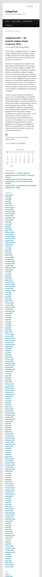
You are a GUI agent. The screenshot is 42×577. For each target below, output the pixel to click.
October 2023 (9, 265)
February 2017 (9, 409)
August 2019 (9, 346)
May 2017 (8, 403)
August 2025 (9, 220)
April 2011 (8, 544)
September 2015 (10, 444)
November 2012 (10, 515)
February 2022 (9, 303)
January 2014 (9, 486)
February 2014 (9, 484)
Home (7, 21)
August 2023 (9, 270)
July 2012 (8, 523)
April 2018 (8, 380)
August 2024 (9, 245)
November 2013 (10, 490)
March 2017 (8, 407)
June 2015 (8, 450)
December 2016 (10, 413)
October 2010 (9, 550)
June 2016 (8, 425)
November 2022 (10, 286)
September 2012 (10, 519)
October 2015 (9, 442)
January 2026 (9, 209)
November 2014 (10, 465)
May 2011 (8, 542)
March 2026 (8, 205)
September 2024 (10, 243)
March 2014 (8, 481)
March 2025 (8, 230)
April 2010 (8, 560)
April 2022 (8, 299)
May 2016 (8, 427)
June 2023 (8, 274)
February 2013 (9, 509)
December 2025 (10, 211)
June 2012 (8, 525)
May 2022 (8, 297)
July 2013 (8, 498)
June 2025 (8, 224)
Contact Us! (9, 25)
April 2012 (8, 529)
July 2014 (8, 473)
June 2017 (8, 400)
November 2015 (10, 440)
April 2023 (8, 278)
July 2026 (8, 197)
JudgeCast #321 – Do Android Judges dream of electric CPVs (16, 41)
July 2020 (8, 324)
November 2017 (10, 390)
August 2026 (9, 195)
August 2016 (9, 421)
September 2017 (10, 394)
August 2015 (9, 446)
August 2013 (9, 496)
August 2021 (9, 313)
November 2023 (10, 263)
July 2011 (8, 540)
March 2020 (8, 332)
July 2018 (8, 374)
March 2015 (8, 457)
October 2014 (9, 467)
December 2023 (10, 261)
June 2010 (8, 556)
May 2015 (8, 452)
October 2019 (9, 342)
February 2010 (9, 565)
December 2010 (10, 548)
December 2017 (10, 388)
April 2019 (8, 355)
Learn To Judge (16, 21)
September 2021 (10, 311)
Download (25, 137)
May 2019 (8, 353)
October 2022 (9, 288)
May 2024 (8, 251)
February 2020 (9, 334)
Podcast (13, 143)
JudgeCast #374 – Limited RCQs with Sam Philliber (20, 185)
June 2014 (8, 475)
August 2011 (9, 538)
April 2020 (8, 330)
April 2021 (8, 321)
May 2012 (8, 527)
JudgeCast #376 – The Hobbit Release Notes (18, 179)
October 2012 (9, 517)
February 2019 (9, 359)
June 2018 (8, 376)
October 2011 (9, 533)
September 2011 (10, 535)
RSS (13, 139)
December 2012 (10, 513)
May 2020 (8, 328)
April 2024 (8, 253)
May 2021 (8, 319)
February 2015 (9, 459)
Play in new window (16, 137)
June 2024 (8, 249)
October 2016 (9, 417)
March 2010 (8, 563)
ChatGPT (22, 143)
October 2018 (9, 367)
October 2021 (9, 309)
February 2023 (9, 282)
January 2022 (9, 305)
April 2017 (8, 405)
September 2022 (10, 290)
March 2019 (8, 357)
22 (28, 160)
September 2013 (10, 494)
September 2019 (10, 344)
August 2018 (9, 371)
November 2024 (10, 238)
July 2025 (8, 222)
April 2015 (8, 454)
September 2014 (10, 469)
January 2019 (9, 361)
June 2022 (8, 295)
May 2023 (8, 276)
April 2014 (8, 479)
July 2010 (8, 554)
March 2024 (8, 255)
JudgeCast (11, 11)
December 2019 (10, 338)
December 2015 (10, 438)
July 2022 (8, 292)
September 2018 (10, 369)
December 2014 (10, 463)
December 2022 (10, 284)
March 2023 (8, 280)
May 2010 (8, 558)
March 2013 (8, 506)
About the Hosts (27, 21)
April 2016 (8, 430)
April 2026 (8, 203)
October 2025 (9, 216)
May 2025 (8, 226)
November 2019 (10, 340)
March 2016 (8, 432)
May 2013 (8, 502)
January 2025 (9, 234)
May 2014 (8, 477)
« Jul (11, 166)
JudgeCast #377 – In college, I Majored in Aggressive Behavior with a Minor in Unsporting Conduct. (19, 175)
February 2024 (9, 257)
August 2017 (9, 396)
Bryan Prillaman (24, 47)
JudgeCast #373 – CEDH (12, 188)
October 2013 (9, 492)
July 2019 (8, 349)
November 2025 (10, 213)
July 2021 (8, 315)
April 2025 (8, 228)
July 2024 (8, 247)
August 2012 (9, 521)
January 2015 (9, 461)
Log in (7, 574)
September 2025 (10, 218)
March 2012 (8, 531)
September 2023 (10, 267)
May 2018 (8, 378)
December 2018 (10, 363)
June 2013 (8, 500)
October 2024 (9, 241)
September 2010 (10, 552)
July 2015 (8, 448)
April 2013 (8, 504)
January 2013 (9, 511)
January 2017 (9, 411)
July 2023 (8, 272)
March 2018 (8, 382)
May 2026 (8, 201)
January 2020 (9, 336)
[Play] (6, 135)
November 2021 (10, 307)
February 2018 (9, 384)
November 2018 (10, 365)
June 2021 (8, 317)
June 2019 (8, 351)
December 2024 (10, 236)
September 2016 (10, 419)
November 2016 (10, 415)
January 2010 (9, 567)
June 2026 (8, 199)
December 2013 (10, 488)
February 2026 (9, 207)
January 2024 (9, 259)
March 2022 (8, 301)
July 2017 (8, 398)
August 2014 (9, 471)
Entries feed (9, 576)
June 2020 (8, 326)
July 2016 (8, 423)
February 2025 (9, 232)
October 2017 (9, 392)
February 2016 (9, 434)
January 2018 (9, 386)
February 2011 (9, 546)
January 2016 (9, 436)
